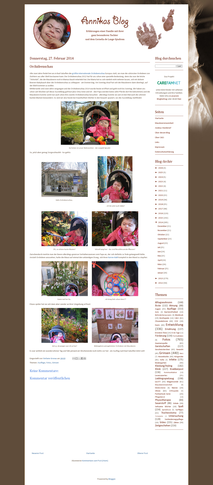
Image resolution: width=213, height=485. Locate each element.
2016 (160, 213)
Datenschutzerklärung (164, 152)
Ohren (157, 391)
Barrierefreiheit (171, 312)
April (160, 260)
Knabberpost (176, 369)
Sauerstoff (160, 403)
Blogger (112, 479)
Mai (159, 256)
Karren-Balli (113, 257)
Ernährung (170, 329)
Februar (161, 269)
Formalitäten (178, 336)
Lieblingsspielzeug (164, 378)
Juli (159, 247)
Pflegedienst (160, 397)
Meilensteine (160, 388)
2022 (160, 186)
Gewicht (179, 350)
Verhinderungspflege (174, 419)
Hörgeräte (178, 357)
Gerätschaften (162, 346)
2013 (160, 278)
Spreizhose (166, 410)
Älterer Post (142, 453)
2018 (160, 204)
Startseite (90, 453)
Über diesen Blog (162, 133)
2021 (160, 191)
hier (179, 99)
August (161, 243)
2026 (160, 168)
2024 (160, 177)
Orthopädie (174, 391)
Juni (159, 252)
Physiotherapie (163, 400)
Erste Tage (176, 333)
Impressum (159, 147)
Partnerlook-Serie (163, 394)
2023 (160, 182)
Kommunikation (170, 372)
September (163, 239)
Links (157, 142)
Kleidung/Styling (163, 366)
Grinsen (55, 363)
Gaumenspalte (161, 343)
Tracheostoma (168, 413)
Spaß (180, 406)
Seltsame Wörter (163, 407)
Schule (176, 403)
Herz (181, 353)
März (160, 264)
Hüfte (162, 360)
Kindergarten (160, 363)
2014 (160, 222)
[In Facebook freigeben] (82, 358)
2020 (160, 195)
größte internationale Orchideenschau (88, 73)
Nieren (175, 388)
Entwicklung (174, 325)
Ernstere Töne (161, 333)
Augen (158, 309)
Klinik (158, 369)
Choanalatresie (161, 321)
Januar (160, 273)
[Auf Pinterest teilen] (84, 358)
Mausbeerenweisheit (164, 123)
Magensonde (172, 382)
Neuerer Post (37, 453)
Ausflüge (41, 363)
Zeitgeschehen (162, 425)
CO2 (176, 321)
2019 (160, 200)
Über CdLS (159, 137)
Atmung (173, 305)
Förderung (160, 336)
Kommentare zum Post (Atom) (95, 461)
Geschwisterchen (162, 350)
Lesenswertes (161, 375)
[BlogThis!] (76, 358)
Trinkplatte (159, 416)
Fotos (48, 363)
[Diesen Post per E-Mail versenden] (73, 358)
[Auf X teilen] (79, 358)
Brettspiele (164, 318)
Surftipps (179, 410)
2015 (160, 218)
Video (163, 422)
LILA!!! (158, 382)
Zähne (176, 423)
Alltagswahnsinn (163, 302)
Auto (157, 312)
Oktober (161, 235)
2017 (160, 209)
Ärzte (158, 305)
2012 (160, 283)
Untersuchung (176, 416)
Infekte (172, 359)
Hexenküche (163, 357)
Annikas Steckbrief (163, 128)
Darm (157, 325)
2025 (160, 172)
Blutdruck (179, 315)
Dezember (162, 226)
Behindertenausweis (163, 315)
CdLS (177, 318)
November (162, 230)
